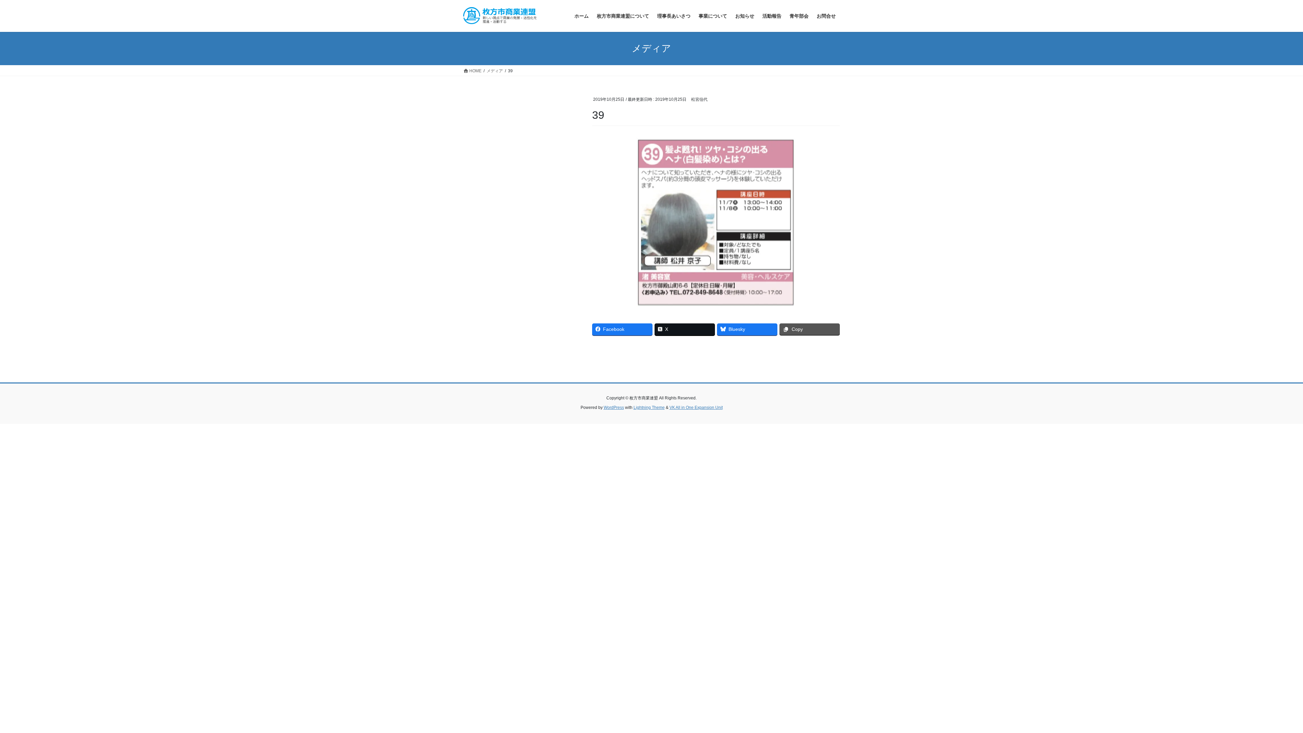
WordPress (614, 407)
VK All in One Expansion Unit (696, 407)
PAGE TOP (1268, 705)
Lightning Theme (649, 407)
